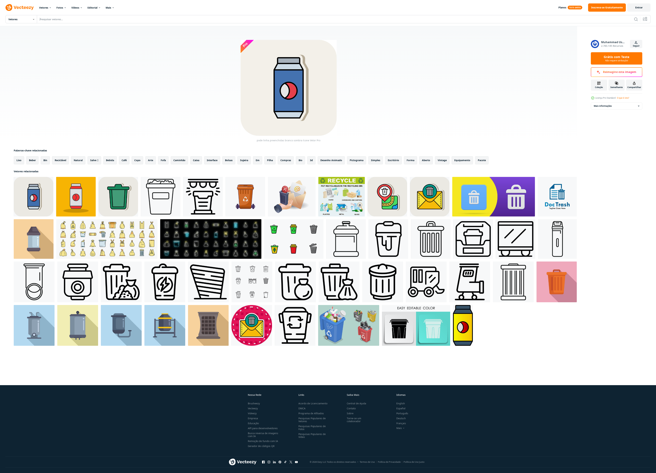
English (400, 403)
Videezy (252, 413)
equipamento (462, 160)
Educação (253, 423)
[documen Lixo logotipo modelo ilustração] (557, 196)
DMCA (301, 408)
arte (150, 160)
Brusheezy (254, 403)
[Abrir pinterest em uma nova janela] (280, 461)
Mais (108, 7)
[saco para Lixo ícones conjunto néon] (210, 239)
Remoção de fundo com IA (263, 441)
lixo (18, 160)
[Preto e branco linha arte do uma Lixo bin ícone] (473, 239)
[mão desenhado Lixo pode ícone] (208, 282)
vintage (442, 160)
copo (137, 160)
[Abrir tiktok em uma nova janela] (285, 461)
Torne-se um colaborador (354, 420)
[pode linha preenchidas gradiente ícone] (463, 325)
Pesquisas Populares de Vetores (312, 420)
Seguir (636, 45)
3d (311, 160)
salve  (94, 160)
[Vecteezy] (19, 7)
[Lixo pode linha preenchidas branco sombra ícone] (118, 196)
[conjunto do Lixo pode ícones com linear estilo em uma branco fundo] (252, 282)
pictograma (356, 160)
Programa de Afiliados (311, 413)
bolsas (229, 160)
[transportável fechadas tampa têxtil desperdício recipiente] (245, 196)
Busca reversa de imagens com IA (263, 435)
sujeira (244, 160)
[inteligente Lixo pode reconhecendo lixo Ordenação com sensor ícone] (203, 196)
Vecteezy (253, 408)
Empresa (253, 418)
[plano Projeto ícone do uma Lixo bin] (34, 239)
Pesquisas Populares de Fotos (312, 428)
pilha (270, 160)
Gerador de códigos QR (261, 446)
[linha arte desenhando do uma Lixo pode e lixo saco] (34, 282)
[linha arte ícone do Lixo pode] (431, 239)
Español (400, 408)
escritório (393, 160)
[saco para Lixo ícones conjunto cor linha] (106, 239)
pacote (482, 160)
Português (402, 413)
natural (78, 160)
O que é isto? (623, 97)
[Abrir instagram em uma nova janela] (269, 461)
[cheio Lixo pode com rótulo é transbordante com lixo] (160, 196)
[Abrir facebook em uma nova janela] (263, 461)
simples (375, 160)
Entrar (639, 7)
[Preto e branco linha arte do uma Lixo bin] (388, 239)
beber (32, 160)
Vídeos (75, 7)
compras (285, 160)
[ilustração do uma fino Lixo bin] (557, 239)
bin (45, 160)
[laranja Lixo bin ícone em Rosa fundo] (556, 282)
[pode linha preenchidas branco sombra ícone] (33, 196)
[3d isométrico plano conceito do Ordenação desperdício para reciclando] (348, 325)
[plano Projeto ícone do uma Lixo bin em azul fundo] (34, 325)
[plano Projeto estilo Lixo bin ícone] (121, 325)
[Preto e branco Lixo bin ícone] (515, 239)
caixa (196, 160)
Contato (351, 408)
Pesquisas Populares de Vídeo (312, 435)
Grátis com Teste (616, 58)
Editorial (92, 7)
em (257, 160)
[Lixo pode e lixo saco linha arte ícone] (121, 282)
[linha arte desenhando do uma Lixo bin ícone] (346, 239)
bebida (110, 160)
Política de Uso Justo (414, 461)
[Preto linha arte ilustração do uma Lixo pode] (513, 282)
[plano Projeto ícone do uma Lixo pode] (77, 325)
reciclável (60, 160)
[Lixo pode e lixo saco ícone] (339, 282)
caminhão (179, 160)
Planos (562, 7)
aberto (426, 160)
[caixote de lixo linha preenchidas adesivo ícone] (251, 325)
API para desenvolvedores (263, 428)
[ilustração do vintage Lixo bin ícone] (208, 325)
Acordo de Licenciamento (312, 403)
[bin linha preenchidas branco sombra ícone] (387, 196)
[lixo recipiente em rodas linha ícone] (426, 282)
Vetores (43, 7)
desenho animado (331, 160)
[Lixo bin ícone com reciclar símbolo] (295, 282)
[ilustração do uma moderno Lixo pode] (164, 325)
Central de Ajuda (356, 403)
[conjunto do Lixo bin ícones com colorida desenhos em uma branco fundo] (293, 239)
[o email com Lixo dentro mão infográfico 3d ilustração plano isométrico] (292, 196)
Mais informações (603, 105)
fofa (163, 160)
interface (212, 160)
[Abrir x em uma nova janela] (290, 461)
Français (401, 423)
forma (410, 160)
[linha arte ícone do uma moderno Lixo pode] (77, 282)
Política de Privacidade (389, 461)
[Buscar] (636, 19)
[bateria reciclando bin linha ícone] (164, 282)
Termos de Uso (367, 461)
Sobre (350, 413)
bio (300, 160)
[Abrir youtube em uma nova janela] (296, 461)
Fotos (59, 7)
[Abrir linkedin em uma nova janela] (274, 461)
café (124, 160)
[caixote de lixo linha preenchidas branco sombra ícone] (430, 196)
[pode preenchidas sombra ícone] (76, 196)
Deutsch (401, 418)
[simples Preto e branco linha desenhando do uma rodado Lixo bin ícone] (469, 282)
